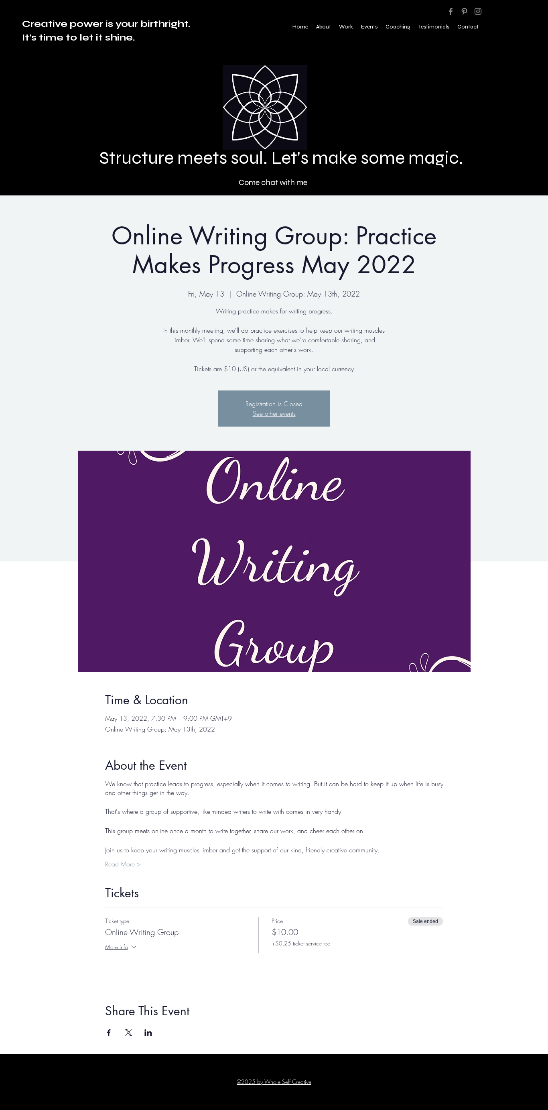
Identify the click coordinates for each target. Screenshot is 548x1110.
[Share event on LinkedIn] (148, 1032)
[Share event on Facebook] (109, 1032)
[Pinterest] (464, 11)
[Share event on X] (128, 1032)
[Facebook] (450, 11)
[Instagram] (478, 11)
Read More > (123, 864)
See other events (274, 413)
